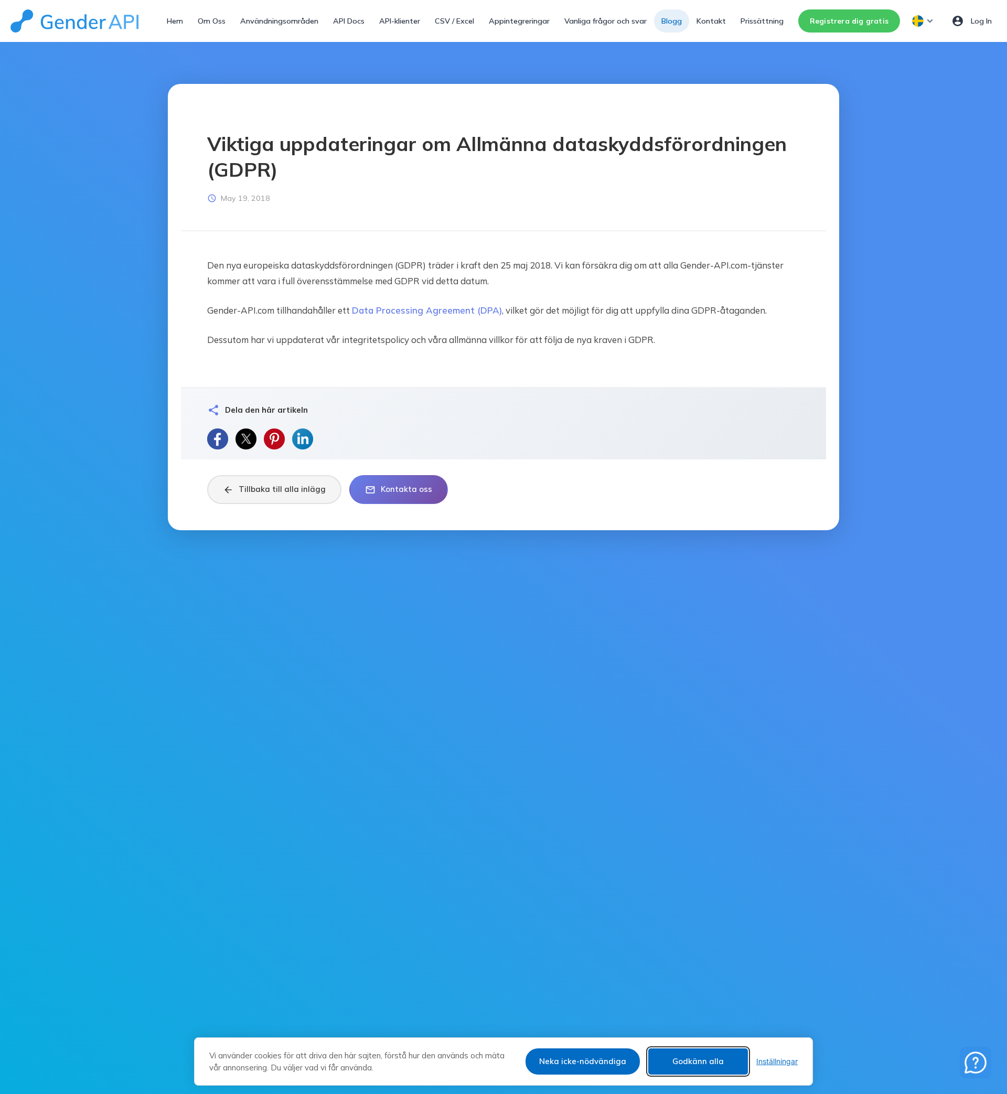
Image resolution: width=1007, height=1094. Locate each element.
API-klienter (399, 21)
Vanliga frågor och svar (605, 21)
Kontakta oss (398, 489)
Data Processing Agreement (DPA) (427, 310)
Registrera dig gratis (849, 20)
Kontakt (711, 21)
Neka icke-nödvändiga (582, 1061)
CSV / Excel (454, 21)
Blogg (671, 21)
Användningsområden (279, 21)
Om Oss (212, 21)
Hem (175, 21)
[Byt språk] (923, 21)
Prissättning (762, 21)
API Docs (349, 21)
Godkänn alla (698, 1061)
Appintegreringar (519, 21)
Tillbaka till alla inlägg (274, 489)
